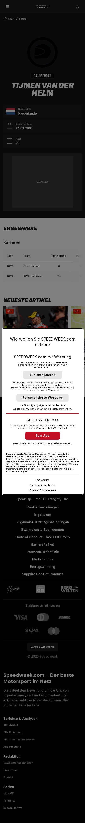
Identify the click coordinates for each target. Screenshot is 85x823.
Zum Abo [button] (43, 435)
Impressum (42, 479)
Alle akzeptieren (42, 375)
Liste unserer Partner (47, 469)
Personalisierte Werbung (43, 397)
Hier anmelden (62, 443)
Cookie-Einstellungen (42, 490)
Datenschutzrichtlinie (43, 485)
